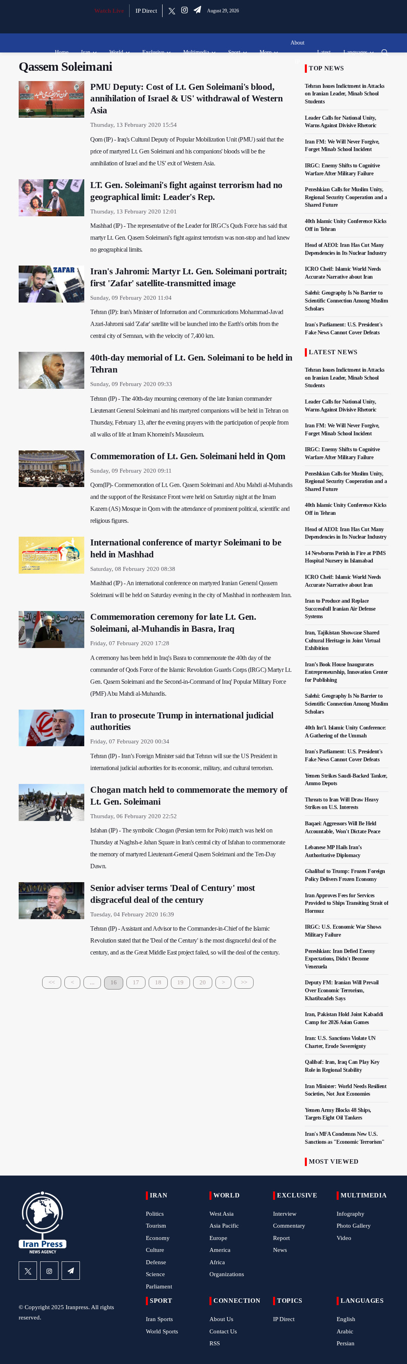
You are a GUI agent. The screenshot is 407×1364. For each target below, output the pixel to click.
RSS (214, 1343)
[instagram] (184, 10)
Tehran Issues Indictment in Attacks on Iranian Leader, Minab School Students (344, 94)
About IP (297, 52)
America (220, 1250)
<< (51, 982)
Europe (218, 1238)
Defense (156, 1262)
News (280, 1250)
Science (155, 1274)
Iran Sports (159, 1319)
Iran (85, 52)
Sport (234, 52)
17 (136, 982)
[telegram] (197, 10)
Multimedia (196, 52)
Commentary (289, 1225)
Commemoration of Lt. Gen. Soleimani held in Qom (187, 456)
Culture (155, 1250)
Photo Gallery (354, 1225)
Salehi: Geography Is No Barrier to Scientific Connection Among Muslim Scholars (346, 300)
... (92, 982)
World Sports (162, 1331)
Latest (324, 52)
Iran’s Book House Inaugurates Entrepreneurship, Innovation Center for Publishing (346, 672)
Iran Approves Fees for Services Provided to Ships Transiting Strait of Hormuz (346, 903)
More (265, 52)
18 (158, 982)
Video (344, 1238)
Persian (346, 1343)
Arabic (345, 1331)
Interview (285, 1214)
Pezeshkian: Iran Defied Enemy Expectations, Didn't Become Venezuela (340, 959)
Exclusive (153, 52)
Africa (217, 1262)
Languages (355, 52)
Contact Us (223, 1331)
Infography (350, 1214)
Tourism (156, 1225)
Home (61, 52)
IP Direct (146, 11)
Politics (155, 1214)
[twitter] (172, 10)
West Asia (221, 1214)
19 (180, 982)
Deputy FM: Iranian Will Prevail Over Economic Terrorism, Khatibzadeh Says (342, 990)
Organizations (226, 1274)
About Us (221, 1319)
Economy (158, 1238)
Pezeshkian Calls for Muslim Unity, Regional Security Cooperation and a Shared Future (346, 197)
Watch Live (109, 11)
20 (203, 982)
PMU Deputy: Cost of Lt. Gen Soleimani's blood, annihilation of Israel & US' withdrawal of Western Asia (186, 99)
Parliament (159, 1286)
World (116, 52)
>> (244, 982)
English (346, 1319)
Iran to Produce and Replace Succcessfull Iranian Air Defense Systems (340, 608)
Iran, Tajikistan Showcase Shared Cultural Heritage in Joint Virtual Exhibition (342, 640)
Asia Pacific (224, 1225)
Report (281, 1238)
